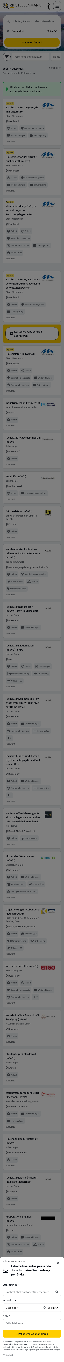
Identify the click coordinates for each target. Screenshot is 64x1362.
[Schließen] (58, 1263)
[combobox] (29, 1292)
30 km (51, 1307)
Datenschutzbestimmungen (15, 1344)
